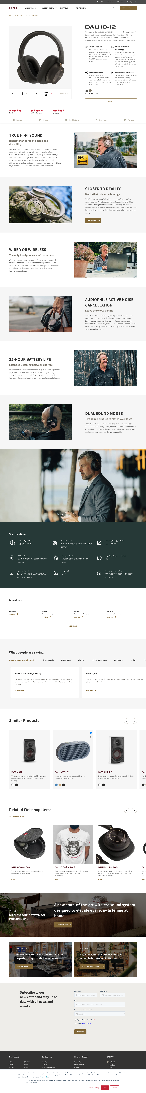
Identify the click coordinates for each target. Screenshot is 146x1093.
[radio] (86, 90)
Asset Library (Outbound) (49, 1067)
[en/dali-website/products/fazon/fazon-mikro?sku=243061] (103, 785)
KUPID (26, 1064)
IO (26, 15)
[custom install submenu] (56, 8)
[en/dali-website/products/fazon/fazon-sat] (29, 750)
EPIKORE (11, 1064)
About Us (44, 1062)
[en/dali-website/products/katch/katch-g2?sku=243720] (60, 785)
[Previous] (126, 721)
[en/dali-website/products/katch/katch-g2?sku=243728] (56, 785)
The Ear (81, 660)
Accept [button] (105, 1088)
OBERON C (27, 1062)
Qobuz (133, 660)
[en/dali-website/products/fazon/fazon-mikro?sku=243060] (99, 785)
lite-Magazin (48, 660)
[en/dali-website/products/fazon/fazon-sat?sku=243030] (12, 785)
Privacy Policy (44, 1077)
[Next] (134, 721)
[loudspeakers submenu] (38, 8)
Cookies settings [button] (94, 1088)
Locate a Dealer (78, 1062)
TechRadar (118, 660)
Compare (111, 101)
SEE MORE (73, 626)
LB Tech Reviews (99, 660)
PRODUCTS (18, 15)
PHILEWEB (66, 660)
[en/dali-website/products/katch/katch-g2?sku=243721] (63, 785)
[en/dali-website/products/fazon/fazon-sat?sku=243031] (16, 785)
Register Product (79, 1064)
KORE (10, 1062)
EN (10, 15)
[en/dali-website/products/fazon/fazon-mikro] (116, 750)
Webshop (44, 1064)
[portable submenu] (69, 8)
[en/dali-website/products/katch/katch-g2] (73, 750)
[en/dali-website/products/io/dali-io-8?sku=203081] (143, 785)
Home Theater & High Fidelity (22, 660)
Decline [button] (114, 1088)
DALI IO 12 (35, 15)
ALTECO (26, 1067)
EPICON (11, 1067)
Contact (76, 1067)
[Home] (14, 8)
